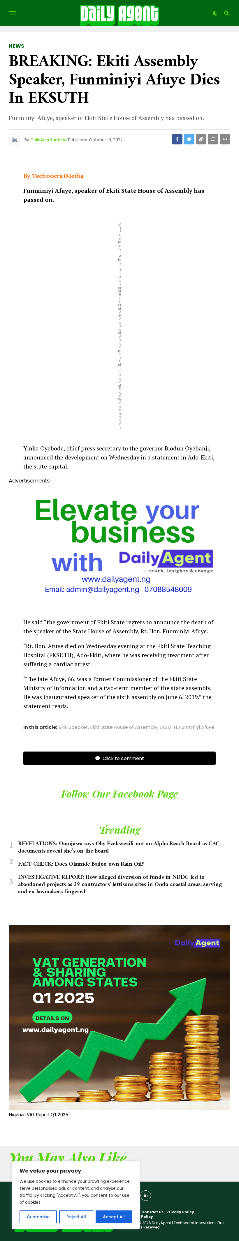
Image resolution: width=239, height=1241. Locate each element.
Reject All (76, 1217)
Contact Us (152, 1212)
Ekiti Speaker (73, 727)
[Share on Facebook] (177, 139)
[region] (76, 1195)
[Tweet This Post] (189, 139)
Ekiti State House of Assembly (123, 727)
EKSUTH (168, 727)
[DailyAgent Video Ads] (119, 607)
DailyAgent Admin (49, 140)
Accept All (114, 1217)
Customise (38, 1217)
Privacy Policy (180, 1212)
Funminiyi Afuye (196, 727)
